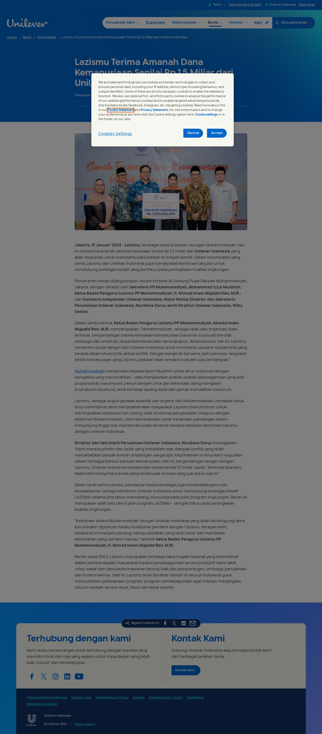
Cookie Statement (121, 110)
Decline (193, 133)
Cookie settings (206, 114)
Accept (217, 133)
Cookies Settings (115, 134)
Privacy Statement (154, 110)
